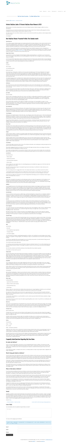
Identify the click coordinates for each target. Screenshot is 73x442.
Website (7, 432)
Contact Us (60, 11)
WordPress (43, 441)
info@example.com (49, 439)
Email (7, 429)
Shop (49, 11)
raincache (20, 20)
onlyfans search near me (20, 50)
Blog (10, 399)
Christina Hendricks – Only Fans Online (13, 402)
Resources (54, 11)
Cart (65, 11)
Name (7, 426)
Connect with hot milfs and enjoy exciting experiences (41, 402)
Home (40, 11)
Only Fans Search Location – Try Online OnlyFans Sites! (29, 16)
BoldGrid (33, 441)
